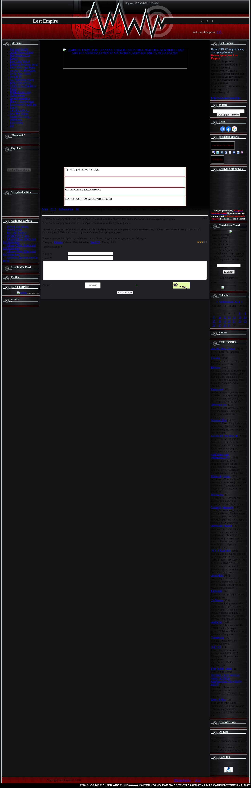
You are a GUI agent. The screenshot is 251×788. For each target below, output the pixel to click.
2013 (53, 209)
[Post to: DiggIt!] (222, 152)
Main (45, 209)
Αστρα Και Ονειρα (221, 525)
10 (214, 317)
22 (240, 321)
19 (225, 321)
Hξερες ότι (217, 494)
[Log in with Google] (234, 129)
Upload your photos (17, 226)
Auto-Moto (217, 575)
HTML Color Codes (18, 236)
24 (214, 325)
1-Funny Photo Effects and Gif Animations (19, 241)
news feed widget (33, 293)
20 (229, 321)
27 (229, 325)
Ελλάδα (58, 242)
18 (220, 321)
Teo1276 (95, 242)
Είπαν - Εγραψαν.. (221, 476)
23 (245, 321)
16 (77, 209)
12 (225, 317)
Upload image (14, 229)
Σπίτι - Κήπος (218, 699)
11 (220, 317)
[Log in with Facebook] (228, 129)
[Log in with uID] (222, 129)
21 (234, 321)
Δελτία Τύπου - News (223, 348)
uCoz (198, 780)
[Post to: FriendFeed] (238, 152)
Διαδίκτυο (216, 622)
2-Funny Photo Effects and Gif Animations (19, 247)
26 (225, 325)
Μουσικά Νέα (219, 420)
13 (229, 317)
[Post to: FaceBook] (226, 152)
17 (214, 321)
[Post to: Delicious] (214, 152)
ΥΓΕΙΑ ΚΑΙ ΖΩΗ (221, 550)
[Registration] (207, 21)
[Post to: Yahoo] (242, 152)
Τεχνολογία (217, 637)
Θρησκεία (216, 591)
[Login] (212, 21)
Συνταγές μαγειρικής (222, 507)
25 (220, 325)
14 (234, 317)
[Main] (202, 21)
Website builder (182, 780)
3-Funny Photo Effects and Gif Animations (19, 253)
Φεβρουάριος (66, 209)
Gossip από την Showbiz (224, 435)
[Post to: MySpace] (234, 152)
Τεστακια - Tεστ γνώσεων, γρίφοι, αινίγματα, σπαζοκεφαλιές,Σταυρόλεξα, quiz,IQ (226, 680)
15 (240, 317)
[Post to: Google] (230, 152)
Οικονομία (217, 389)
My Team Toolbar (16, 232)
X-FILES (216, 647)
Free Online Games (221, 668)
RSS (219, 32)
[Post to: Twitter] (218, 152)
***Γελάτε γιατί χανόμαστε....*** (220, 456)
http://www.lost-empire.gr (226, 98)
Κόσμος (215, 367)
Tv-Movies (217, 600)
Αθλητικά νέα (218, 404)
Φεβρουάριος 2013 (229, 301)
